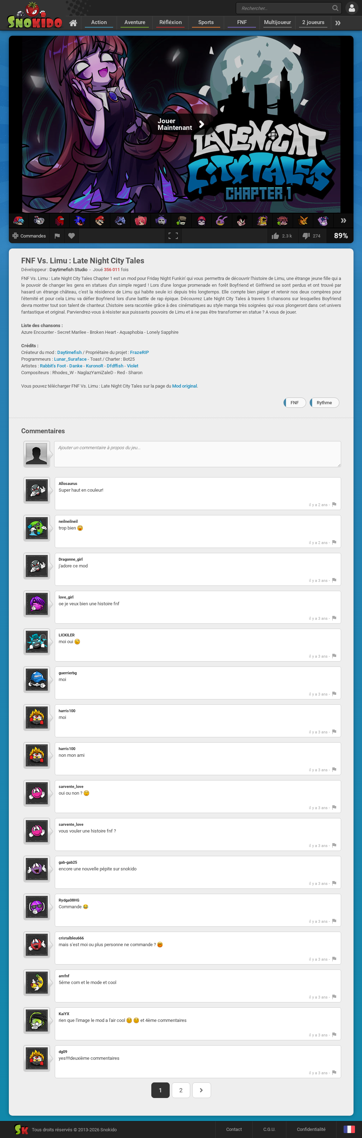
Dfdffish (115, 365)
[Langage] (349, 1129)
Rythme (324, 402)
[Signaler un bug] (57, 235)
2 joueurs (313, 22)
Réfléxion (170, 22)
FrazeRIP (139, 352)
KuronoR (94, 365)
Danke (75, 365)
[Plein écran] (173, 235)
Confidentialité (311, 1129)
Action (99, 22)
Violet (132, 365)
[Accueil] (73, 23)
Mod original (184, 386)
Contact (234, 1129)
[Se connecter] (351, 8)
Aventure (134, 22)
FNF (242, 22)
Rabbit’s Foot (53, 365)
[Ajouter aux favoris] (72, 235)
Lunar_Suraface (70, 359)
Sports (206, 22)
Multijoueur (277, 22)
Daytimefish (69, 352)
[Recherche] (335, 8)
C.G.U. (269, 1129)
